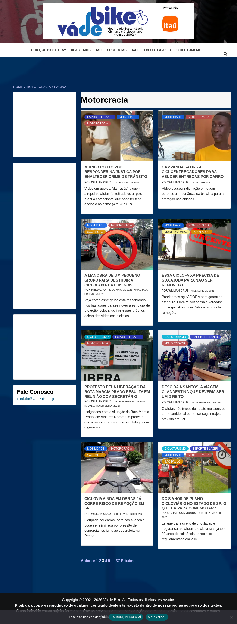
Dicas (75, 50)
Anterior (88, 561)
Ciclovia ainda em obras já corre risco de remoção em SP (114, 503)
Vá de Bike (112, 600)
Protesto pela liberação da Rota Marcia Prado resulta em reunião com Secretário (117, 392)
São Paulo (95, 231)
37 (118, 561)
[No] (231, 617)
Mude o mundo (176, 231)
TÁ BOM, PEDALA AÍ (126, 617)
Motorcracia (97, 123)
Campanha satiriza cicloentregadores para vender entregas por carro (193, 172)
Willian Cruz (101, 182)
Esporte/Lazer (157, 50)
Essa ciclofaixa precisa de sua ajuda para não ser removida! (190, 280)
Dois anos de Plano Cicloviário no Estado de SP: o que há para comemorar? (194, 503)
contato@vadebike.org (35, 399)
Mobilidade (93, 50)
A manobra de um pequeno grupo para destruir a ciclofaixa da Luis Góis (112, 280)
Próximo (128, 561)
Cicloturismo (189, 50)
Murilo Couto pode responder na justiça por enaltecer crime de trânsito (115, 172)
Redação (98, 289)
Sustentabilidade (123, 50)
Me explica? (157, 617)
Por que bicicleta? (48, 50)
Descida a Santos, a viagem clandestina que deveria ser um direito (193, 392)
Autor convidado (182, 513)
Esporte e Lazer (100, 117)
